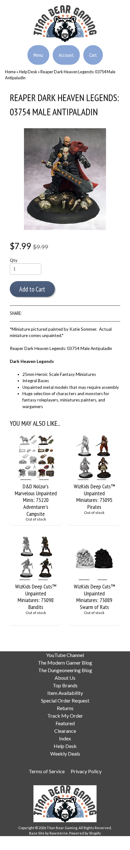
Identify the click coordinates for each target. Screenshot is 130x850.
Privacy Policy (86, 771)
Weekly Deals (65, 754)
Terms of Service (47, 771)
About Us (65, 678)
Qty (13, 260)
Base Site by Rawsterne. (48, 833)
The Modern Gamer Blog (65, 663)
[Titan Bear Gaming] (65, 38)
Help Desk (28, 71)
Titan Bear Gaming (62, 828)
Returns (65, 708)
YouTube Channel (65, 655)
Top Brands (65, 685)
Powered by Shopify (85, 833)
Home (10, 71)
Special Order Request (65, 700)
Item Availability (65, 693)
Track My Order (65, 716)
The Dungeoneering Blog (65, 670)
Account (66, 55)
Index (65, 738)
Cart (93, 55)
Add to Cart (32, 289)
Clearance (65, 731)
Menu (38, 55)
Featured (65, 723)
